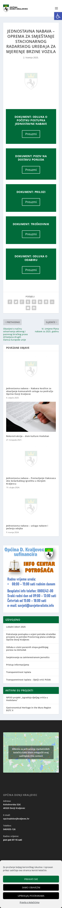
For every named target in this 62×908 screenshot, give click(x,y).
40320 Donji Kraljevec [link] (14, 808)
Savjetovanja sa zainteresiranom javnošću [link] (28, 657)
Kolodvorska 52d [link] (11, 804)
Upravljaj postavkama (31, 895)
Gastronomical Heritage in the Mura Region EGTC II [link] (28, 709)
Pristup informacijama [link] (17, 664)
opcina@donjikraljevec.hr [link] (16, 818)
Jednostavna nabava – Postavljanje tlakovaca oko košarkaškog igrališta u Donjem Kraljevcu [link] (31, 481)
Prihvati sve (31, 879)
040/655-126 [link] (9, 829)
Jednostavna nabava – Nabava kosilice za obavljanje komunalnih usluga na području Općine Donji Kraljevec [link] (29, 391)
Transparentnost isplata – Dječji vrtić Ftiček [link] (28, 679)
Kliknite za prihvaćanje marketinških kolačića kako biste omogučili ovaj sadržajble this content (31, 752)
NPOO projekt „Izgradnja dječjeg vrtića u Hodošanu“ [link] (27, 699)
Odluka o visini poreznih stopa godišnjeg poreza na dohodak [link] (27, 648)
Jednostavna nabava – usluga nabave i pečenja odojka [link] (27, 527)
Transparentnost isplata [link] (18, 672)
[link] (58, 16)
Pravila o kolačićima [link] (29, 902)
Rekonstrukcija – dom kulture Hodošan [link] (27, 436)
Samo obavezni (31, 887)
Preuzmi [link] (31, 134)
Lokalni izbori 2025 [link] (16, 626)
